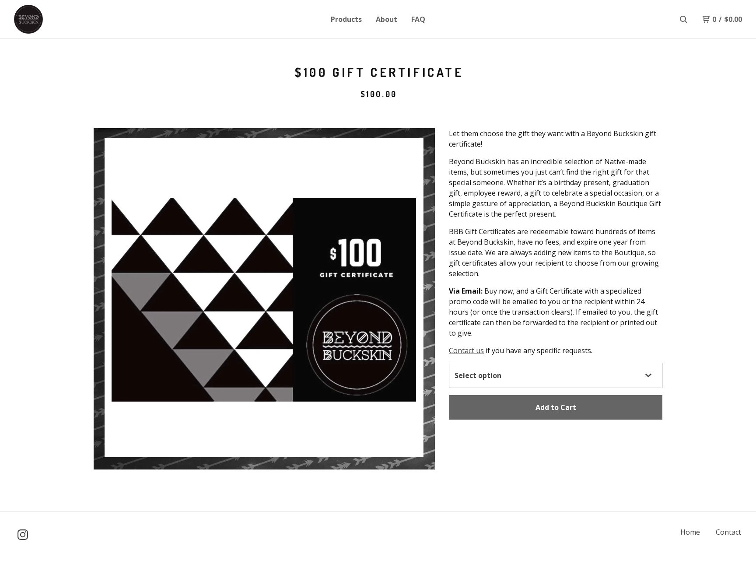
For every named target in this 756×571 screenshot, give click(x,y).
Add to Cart (556, 407)
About (386, 19)
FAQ (418, 19)
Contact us (466, 350)
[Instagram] (23, 535)
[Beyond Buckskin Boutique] (59, 19)
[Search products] (683, 19)
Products (346, 19)
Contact (728, 532)
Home (690, 532)
